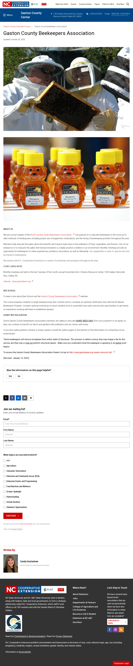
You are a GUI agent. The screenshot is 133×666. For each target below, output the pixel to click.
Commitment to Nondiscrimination (29, 636)
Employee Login (121, 663)
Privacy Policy (16, 529)
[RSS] (121, 629)
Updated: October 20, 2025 (14, 39)
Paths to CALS (108, 4)
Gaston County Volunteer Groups (17, 26)
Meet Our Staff (62, 4)
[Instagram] (115, 629)
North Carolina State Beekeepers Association (51, 235)
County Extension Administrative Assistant (34, 565)
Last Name (8, 440)
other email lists (25, 524)
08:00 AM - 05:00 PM (119, 14)
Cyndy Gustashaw (29, 561)
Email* (6, 419)
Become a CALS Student (84, 614)
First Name (8, 430)
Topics (97, 4)
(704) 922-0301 (96, 14)
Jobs (75, 598)
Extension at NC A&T (82, 618)
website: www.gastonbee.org (17, 281)
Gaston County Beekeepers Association (59, 296)
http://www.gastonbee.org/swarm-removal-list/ (90, 352)
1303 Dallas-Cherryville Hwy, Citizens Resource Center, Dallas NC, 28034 (68, 15)
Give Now (120, 4)
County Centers (85, 4)
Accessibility (25, 652)
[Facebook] (109, 629)
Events (73, 4)
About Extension (80, 594)
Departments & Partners (84, 602)
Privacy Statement (64, 636)
